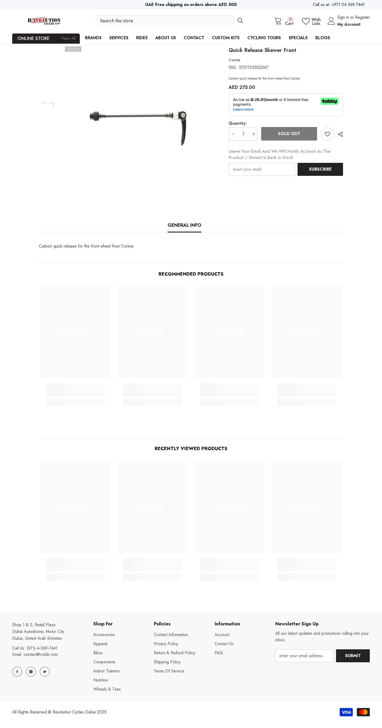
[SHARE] (338, 134)
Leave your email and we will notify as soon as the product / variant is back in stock (279, 154)
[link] (75, 393)
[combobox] (164, 21)
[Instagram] (31, 672)
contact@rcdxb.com (41, 654)
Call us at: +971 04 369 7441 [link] (339, 5)
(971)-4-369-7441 (42, 648)
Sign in (343, 17)
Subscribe (320, 169)
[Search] (170, 21)
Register (362, 17)
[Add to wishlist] (327, 134)
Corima (234, 60)
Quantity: (238, 123)
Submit (353, 656)
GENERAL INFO (184, 225)
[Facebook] (17, 672)
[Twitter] (45, 672)
